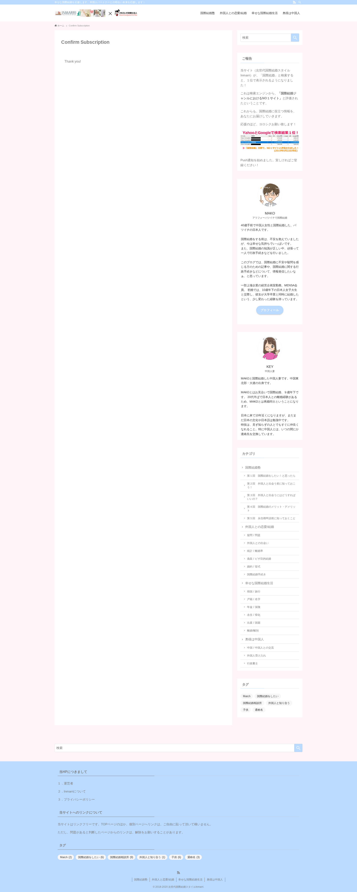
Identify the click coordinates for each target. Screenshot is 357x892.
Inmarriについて (75, 791)
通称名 (259, 709)
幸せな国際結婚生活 (259, 583)
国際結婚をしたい (267, 696)
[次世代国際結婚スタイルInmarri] (96, 13)
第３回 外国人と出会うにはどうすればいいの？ (271, 497)
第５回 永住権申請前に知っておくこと (271, 518)
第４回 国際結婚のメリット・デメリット (271, 508)
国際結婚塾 (253, 467)
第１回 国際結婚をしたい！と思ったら (271, 475)
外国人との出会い (258, 543)
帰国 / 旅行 (253, 591)
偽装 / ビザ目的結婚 (259, 558)
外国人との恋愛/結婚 (259, 526)
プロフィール (270, 310)
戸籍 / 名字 (253, 599)
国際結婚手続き (256, 574)
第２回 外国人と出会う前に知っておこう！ (271, 485)
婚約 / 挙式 (253, 566)
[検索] (299, 2)
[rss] (294, 2)
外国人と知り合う (279, 703)
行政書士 (252, 663)
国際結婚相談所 (252, 703)
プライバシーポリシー (79, 799)
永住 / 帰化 (253, 614)
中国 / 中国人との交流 (260, 647)
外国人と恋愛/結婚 (163, 879)
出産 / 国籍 (253, 622)
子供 (245, 709)
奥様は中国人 (254, 639)
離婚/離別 (253, 630)
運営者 (68, 783)
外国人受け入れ (256, 655)
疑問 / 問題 (253, 535)
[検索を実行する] (295, 37)
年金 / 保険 (253, 607)
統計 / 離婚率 (255, 550)
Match (246, 696)
